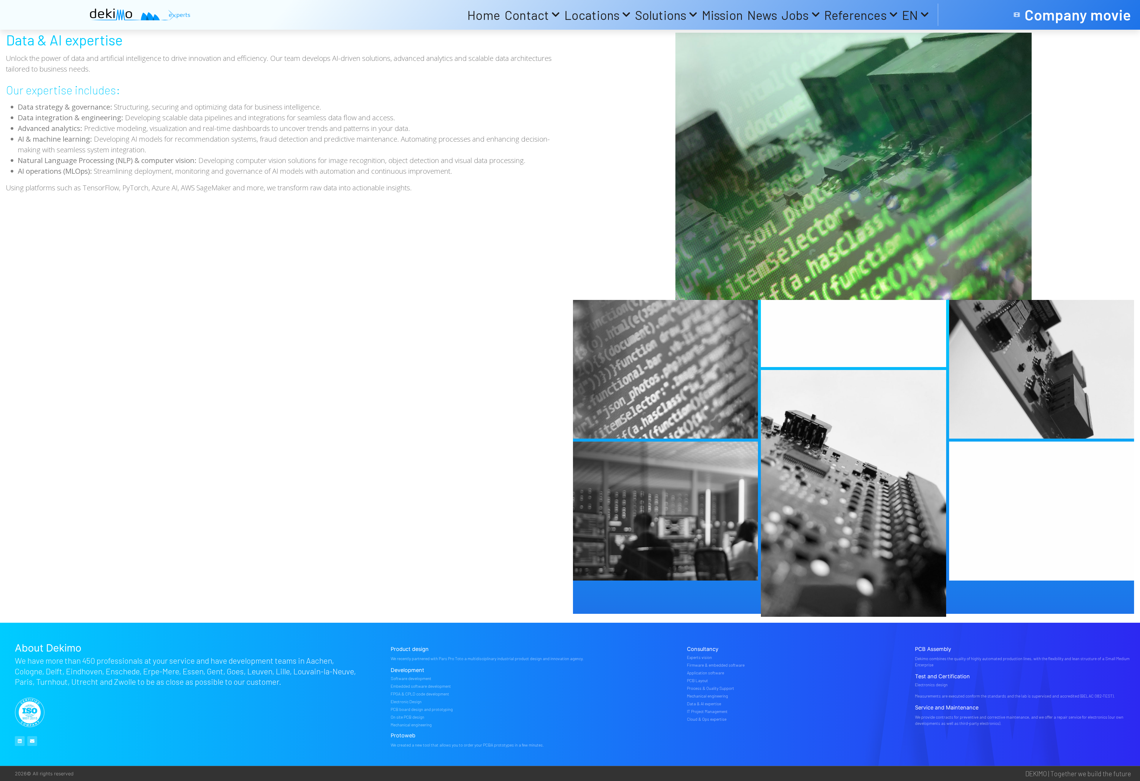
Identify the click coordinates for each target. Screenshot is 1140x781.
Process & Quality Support (710, 688)
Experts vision (699, 657)
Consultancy (702, 649)
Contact (527, 14)
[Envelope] (32, 741)
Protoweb (403, 735)
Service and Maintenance (946, 707)
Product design (410, 649)
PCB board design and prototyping (422, 709)
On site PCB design (407, 717)
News (762, 14)
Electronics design (931, 684)
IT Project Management (707, 711)
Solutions (661, 14)
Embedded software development (421, 686)
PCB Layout (697, 680)
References (855, 14)
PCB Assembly (933, 649)
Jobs (795, 14)
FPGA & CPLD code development (420, 693)
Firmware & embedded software (716, 665)
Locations (592, 14)
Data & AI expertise (704, 703)
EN (910, 14)
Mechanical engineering (411, 724)
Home (483, 14)
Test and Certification (942, 676)
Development (407, 670)
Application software (705, 672)
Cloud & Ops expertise (706, 719)
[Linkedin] (20, 741)
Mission (722, 14)
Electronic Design (406, 701)
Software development (411, 678)
